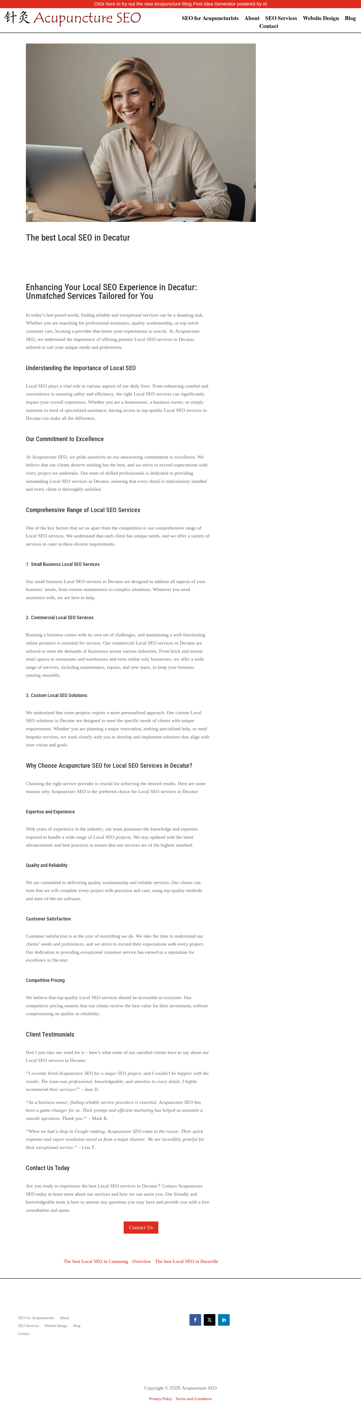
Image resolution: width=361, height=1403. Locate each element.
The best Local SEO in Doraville (186, 1261)
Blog (350, 19)
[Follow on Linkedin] (224, 1320)
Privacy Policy (160, 1399)
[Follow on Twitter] (209, 1320)
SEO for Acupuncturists (210, 19)
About (252, 19)
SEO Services (281, 19)
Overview (141, 1261)
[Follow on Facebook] (195, 1320)
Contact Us (141, 1227)
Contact (268, 27)
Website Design (321, 19)
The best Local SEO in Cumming (96, 1261)
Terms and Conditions (193, 1399)
